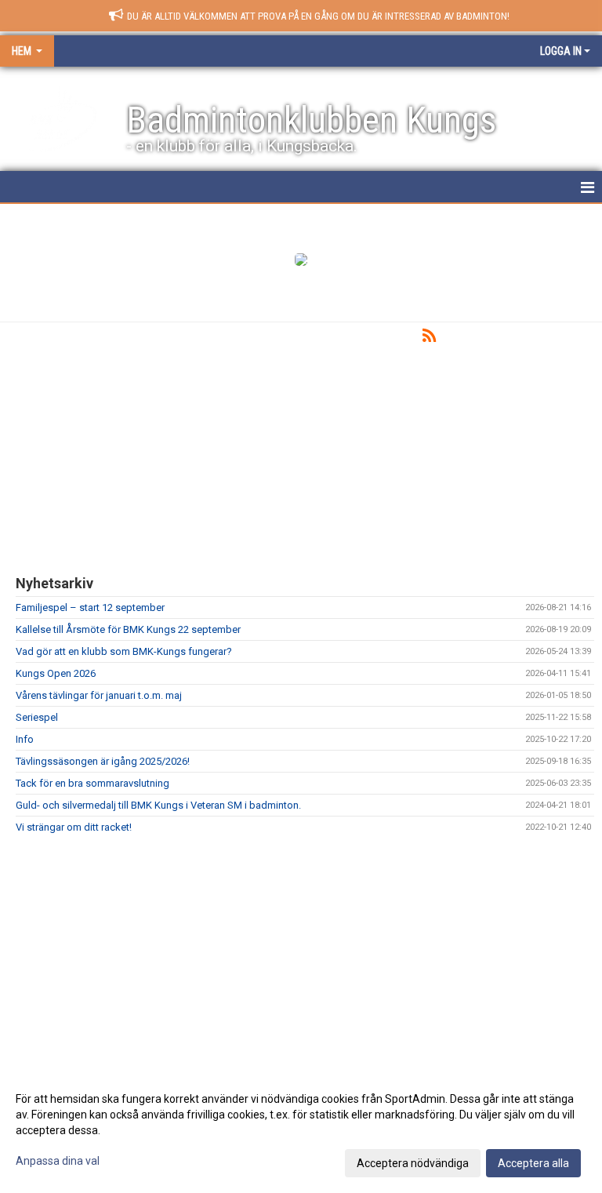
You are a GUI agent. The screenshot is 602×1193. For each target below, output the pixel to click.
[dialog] (301, 1130)
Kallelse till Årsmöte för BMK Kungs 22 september (128, 629)
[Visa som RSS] (429, 338)
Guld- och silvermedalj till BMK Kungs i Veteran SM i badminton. (158, 805)
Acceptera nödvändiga (413, 1163)
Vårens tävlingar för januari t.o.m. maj (99, 695)
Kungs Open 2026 (56, 673)
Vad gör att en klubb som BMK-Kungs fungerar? (124, 651)
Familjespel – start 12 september (90, 607)
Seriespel (37, 717)
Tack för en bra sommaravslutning (92, 783)
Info (25, 739)
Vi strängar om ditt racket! (74, 827)
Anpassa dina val (58, 1161)
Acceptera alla (533, 1163)
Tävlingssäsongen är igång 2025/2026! (103, 761)
